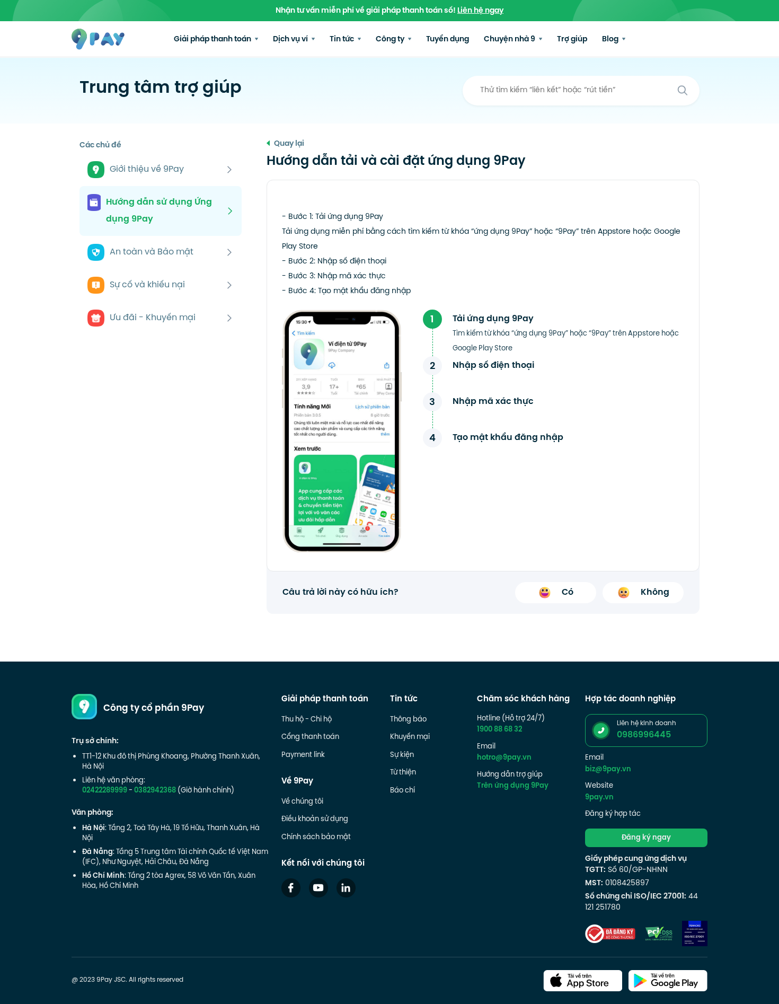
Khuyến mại (410, 737)
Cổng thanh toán (310, 737)
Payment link (303, 755)
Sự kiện (402, 755)
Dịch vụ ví (291, 39)
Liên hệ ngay (480, 10)
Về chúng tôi (302, 802)
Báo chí (402, 791)
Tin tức (343, 39)
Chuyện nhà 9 (510, 39)
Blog (611, 39)
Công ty (391, 39)
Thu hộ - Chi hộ (306, 720)
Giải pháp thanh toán (213, 39)
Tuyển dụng (447, 39)
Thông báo (408, 720)
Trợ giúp (572, 39)
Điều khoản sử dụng (314, 819)
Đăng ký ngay (646, 838)
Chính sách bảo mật (316, 837)
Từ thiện (403, 773)
